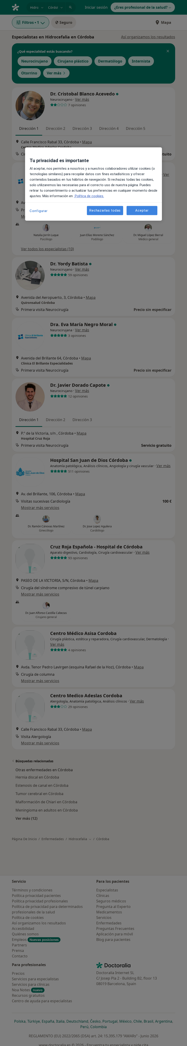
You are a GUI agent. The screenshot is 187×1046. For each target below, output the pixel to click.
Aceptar (141, 210)
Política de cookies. (89, 196)
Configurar (39, 211)
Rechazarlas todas (105, 210)
